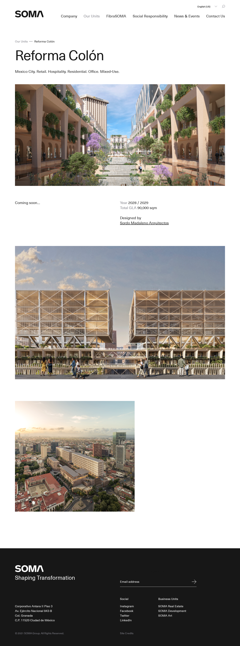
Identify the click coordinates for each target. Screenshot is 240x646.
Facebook (126, 610)
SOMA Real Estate (170, 606)
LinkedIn (126, 620)
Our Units (92, 16)
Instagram (127, 606)
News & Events (187, 16)
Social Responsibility (150, 16)
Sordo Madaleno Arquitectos (144, 223)
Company (69, 16)
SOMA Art (165, 615)
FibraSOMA (116, 16)
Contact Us (215, 16)
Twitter (124, 615)
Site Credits (127, 633)
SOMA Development (172, 610)
